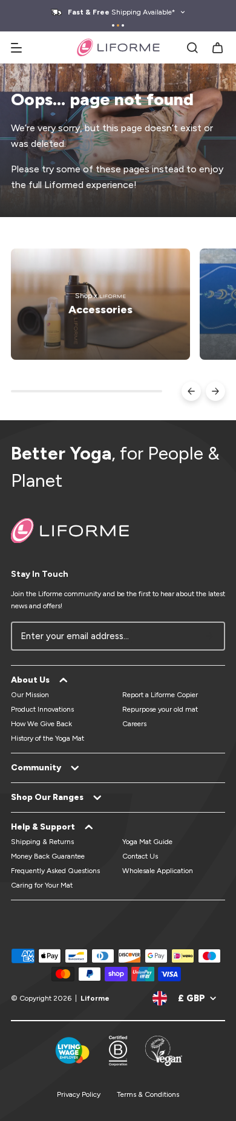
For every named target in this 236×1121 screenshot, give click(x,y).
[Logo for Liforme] (118, 47)
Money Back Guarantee (48, 856)
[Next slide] (215, 391)
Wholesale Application (157, 870)
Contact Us (140, 856)
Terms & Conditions (148, 1094)
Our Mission (30, 694)
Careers (134, 724)
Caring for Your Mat (42, 885)
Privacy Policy (78, 1094)
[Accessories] (100, 304)
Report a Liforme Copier (160, 694)
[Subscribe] (209, 636)
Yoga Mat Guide (147, 841)
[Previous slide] (191, 391)
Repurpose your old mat (160, 709)
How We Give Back (41, 724)
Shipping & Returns (42, 841)
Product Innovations (42, 709)
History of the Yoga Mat (47, 738)
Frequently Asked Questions (55, 870)
